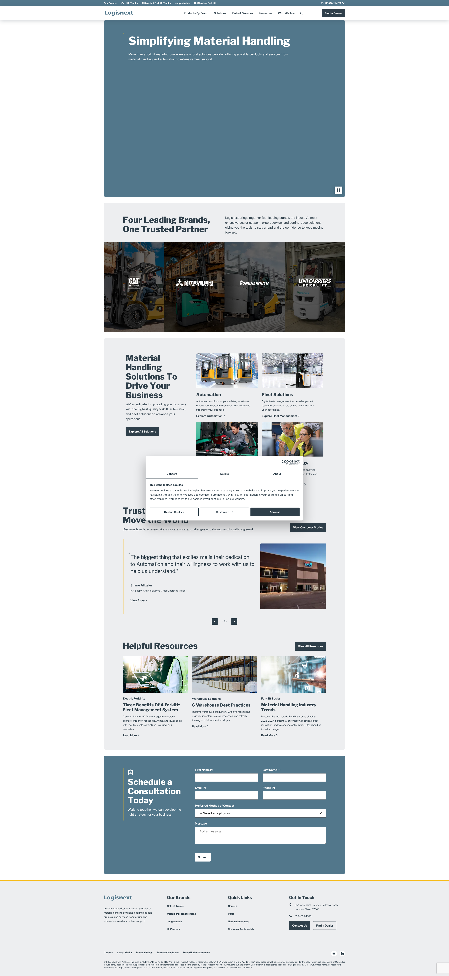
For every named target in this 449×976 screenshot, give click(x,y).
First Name (202, 770)
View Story (137, 600)
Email (198, 787)
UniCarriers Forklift (205, 3)
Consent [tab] (172, 473)
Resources (265, 13)
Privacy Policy (144, 952)
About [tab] (277, 473)
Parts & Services (242, 13)
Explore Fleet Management (279, 416)
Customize (222, 512)
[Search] (301, 13)
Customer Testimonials (241, 929)
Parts (231, 913)
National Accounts (238, 921)
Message (201, 823)
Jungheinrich (182, 3)
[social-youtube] (334, 953)
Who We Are (286, 13)
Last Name (270, 770)
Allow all (275, 512)
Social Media (124, 952)
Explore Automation (209, 416)
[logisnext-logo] (119, 13)
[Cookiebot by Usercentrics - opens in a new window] (284, 462)
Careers (232, 905)
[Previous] (215, 621)
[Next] (234, 621)
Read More (130, 735)
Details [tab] (224, 473)
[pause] (338, 190)
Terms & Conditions (168, 952)
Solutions (220, 13)
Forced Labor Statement (196, 952)
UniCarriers (173, 929)
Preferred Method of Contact (214, 805)
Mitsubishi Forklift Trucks (156, 3)
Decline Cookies (174, 512)
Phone (267, 787)
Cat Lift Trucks (129, 3)
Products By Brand (196, 13)
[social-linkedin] (342, 953)
